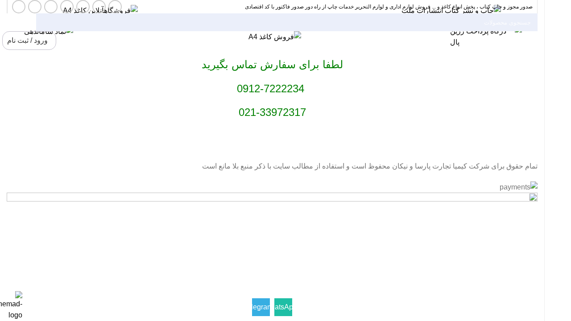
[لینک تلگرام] (18, 6)
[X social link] (99, 6)
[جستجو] (46, 22)
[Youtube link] (67, 6)
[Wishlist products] (64, 40)
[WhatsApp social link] (34, 6)
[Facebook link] (115, 6)
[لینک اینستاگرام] (83, 6)
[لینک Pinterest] (51, 6)
